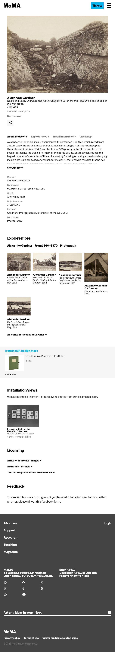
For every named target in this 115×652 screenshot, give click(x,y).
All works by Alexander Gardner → (27, 334)
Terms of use (31, 638)
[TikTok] (29, 588)
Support (10, 530)
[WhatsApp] (11, 594)
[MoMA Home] (12, 5)
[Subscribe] (109, 612)
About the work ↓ (17, 136)
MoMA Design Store (25, 350)
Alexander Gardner (21, 98)
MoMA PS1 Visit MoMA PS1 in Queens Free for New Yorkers (78, 572)
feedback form (50, 501)
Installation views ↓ (64, 136)
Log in (107, 523)
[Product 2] (8, 374)
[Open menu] (109, 5)
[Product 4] (12, 374)
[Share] (10, 123)
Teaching (10, 544)
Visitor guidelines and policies (60, 638)
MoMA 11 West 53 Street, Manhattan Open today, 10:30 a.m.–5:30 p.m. (28, 572)
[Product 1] (5, 374)
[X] (48, 582)
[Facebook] (29, 582)
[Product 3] (10, 374)
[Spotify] (48, 588)
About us (10, 523)
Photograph (68, 245)
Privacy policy (12, 638)
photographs (71, 149)
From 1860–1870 (46, 245)
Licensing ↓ (86, 136)
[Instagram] (11, 582)
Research (10, 537)
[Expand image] (57, 54)
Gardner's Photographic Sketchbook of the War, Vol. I (37, 212)
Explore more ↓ (40, 136)
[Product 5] (15, 374)
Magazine (11, 552)
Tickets (97, 5)
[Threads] (11, 588)
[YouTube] (29, 594)
